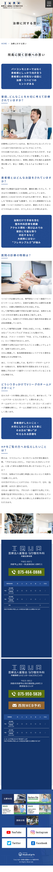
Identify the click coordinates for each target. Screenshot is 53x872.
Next (50, 519)
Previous (2, 519)
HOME (4, 43)
